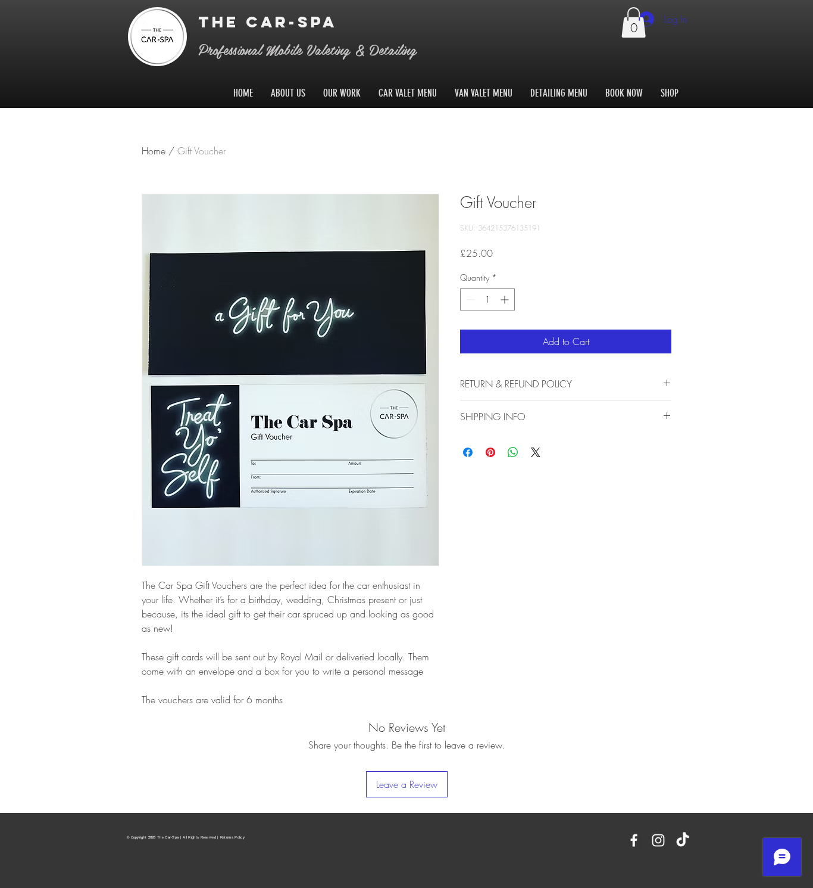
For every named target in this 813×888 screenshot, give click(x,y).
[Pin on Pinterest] (490, 452)
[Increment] (505, 299)
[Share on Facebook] (468, 452)
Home (153, 150)
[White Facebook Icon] (634, 840)
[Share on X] (536, 452)
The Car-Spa (271, 22)
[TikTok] (682, 840)
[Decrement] (469, 299)
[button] (633, 22)
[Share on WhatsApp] (513, 452)
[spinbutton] (487, 299)
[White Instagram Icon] (658, 840)
